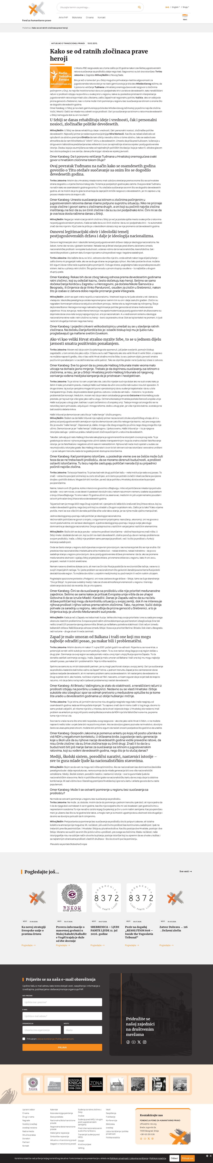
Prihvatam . (50, 1038)
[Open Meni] (185, 17)
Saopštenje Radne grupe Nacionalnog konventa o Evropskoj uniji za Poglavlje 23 (175, 932)
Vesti (25, 921)
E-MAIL (25, 1010)
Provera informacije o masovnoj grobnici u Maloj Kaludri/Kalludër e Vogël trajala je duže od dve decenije (37, 934)
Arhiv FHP (63, 17)
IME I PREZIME (27, 996)
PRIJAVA (62, 1047)
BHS (167, 7)
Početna (26, 28)
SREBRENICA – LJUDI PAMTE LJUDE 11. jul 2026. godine (70, 930)
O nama (89, 17)
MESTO (66, 1023)
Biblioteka (77, 17)
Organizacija (27, 1023)
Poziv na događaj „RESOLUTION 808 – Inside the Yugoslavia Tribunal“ (105, 932)
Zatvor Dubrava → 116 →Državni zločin (139, 928)
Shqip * (186, 7)
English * (176, 7)
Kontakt (101, 17)
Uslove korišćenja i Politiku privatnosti (55, 1038)
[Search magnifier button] (139, 7)
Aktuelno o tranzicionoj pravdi (68, 43)
